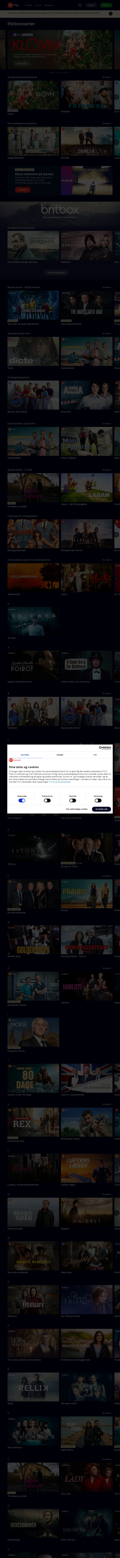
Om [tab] (95, 755)
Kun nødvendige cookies (77, 809)
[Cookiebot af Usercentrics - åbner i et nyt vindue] (100, 748)
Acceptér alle (101, 809)
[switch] (47, 800)
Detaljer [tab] (60, 755)
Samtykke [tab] (25, 755)
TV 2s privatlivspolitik (60, 782)
